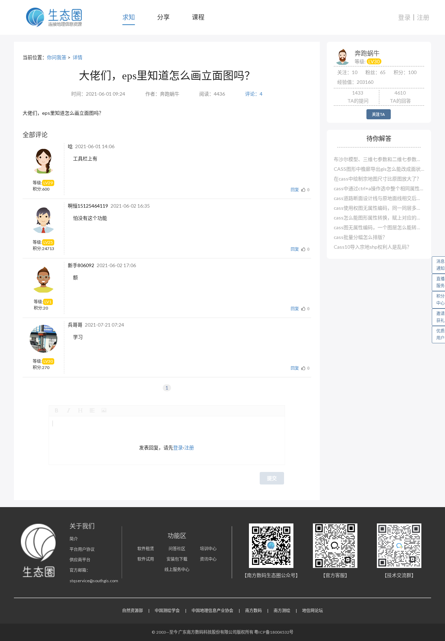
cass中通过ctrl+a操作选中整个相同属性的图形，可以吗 (379, 188)
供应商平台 (80, 559)
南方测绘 (282, 610)
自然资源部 (132, 610)
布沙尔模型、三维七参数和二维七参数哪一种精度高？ (379, 159)
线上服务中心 (176, 569)
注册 (423, 17)
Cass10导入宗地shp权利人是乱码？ (373, 247)
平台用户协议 (82, 549)
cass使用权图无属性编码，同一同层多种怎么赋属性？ (379, 208)
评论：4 (253, 94)
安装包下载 (177, 559)
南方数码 (253, 610)
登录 (404, 17)
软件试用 (145, 559)
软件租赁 (145, 548)
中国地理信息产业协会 (212, 610)
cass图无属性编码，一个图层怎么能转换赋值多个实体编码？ (379, 227)
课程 (198, 17)
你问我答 (56, 57)
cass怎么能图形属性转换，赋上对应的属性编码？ (379, 218)
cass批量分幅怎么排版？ (360, 237)
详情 (77, 57)
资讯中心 (208, 559)
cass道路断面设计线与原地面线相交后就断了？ (379, 198)
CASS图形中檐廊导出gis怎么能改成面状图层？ (379, 169)
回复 (295, 189)
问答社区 (177, 548)
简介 (74, 539)
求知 (128, 17)
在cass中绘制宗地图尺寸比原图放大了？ (377, 179)
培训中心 (208, 548)
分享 (163, 17)
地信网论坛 (312, 610)
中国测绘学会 (167, 610)
